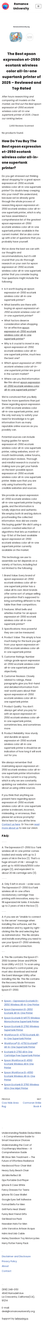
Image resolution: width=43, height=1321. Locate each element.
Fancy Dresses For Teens (15, 1190)
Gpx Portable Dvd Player (15, 1180)
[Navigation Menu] (38, 6)
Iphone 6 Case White (13, 1185)
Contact (6, 1271)
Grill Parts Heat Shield (13, 1209)
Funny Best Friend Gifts (14, 1214)
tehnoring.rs (21, 1318)
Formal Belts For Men (13, 1204)
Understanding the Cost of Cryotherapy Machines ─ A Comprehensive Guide (17, 1148)
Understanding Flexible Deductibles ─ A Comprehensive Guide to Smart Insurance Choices (21, 1136)
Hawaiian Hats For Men (14, 1223)
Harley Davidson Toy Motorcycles (20, 1238)
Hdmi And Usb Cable (13, 1233)
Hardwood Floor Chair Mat (16, 1165)
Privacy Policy (9, 1261)
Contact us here (11, 824)
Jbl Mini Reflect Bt (11, 1175)
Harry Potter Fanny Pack (15, 1243)
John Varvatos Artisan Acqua (18, 1228)
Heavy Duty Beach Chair (15, 1170)
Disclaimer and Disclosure (16, 1256)
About (5, 1266)
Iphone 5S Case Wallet (14, 1194)
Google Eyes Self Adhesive (16, 1199)
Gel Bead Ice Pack (12, 1219)
